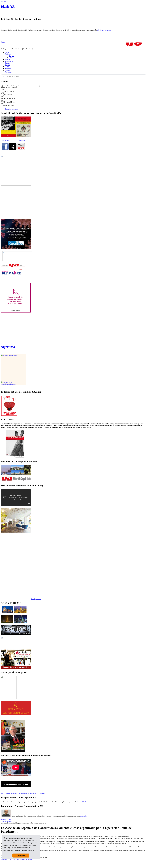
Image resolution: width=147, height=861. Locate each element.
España (7, 52)
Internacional (9, 61)
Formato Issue (5, 140)
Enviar (9, 819)
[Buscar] (3, 76)
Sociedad (8, 68)
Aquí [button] (34, 850)
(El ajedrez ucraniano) (104, 30)
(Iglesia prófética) (81, 802)
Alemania (83, 816)
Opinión (7, 70)
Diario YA (7, 6)
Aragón (11, 56)
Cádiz (10, 57)
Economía (8, 59)
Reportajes (8, 72)
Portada (3, 821)
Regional (7, 54)
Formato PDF (22, 140)
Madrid (7, 66)
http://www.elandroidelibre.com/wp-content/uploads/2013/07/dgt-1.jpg (23, 793)
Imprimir (3, 819)
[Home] (3, 1)
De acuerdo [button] (21, 855)
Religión (7, 65)
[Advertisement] (16, 202)
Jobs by (36, 599)
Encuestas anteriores (11, 109)
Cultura (7, 63)
